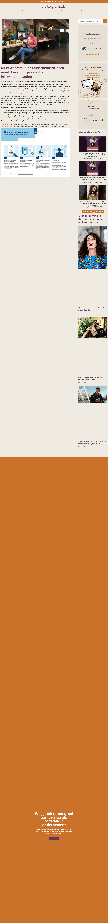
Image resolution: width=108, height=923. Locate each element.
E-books (54, 11)
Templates (44, 11)
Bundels (32, 11)
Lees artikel (82, 313)
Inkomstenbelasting (44, 81)
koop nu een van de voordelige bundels (54, 1)
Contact (83, 11)
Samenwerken (65, 11)
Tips (75, 11)
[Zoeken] (105, 21)
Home (23, 11)
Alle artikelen (32, 81)
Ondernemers (62, 81)
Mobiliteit (54, 81)
